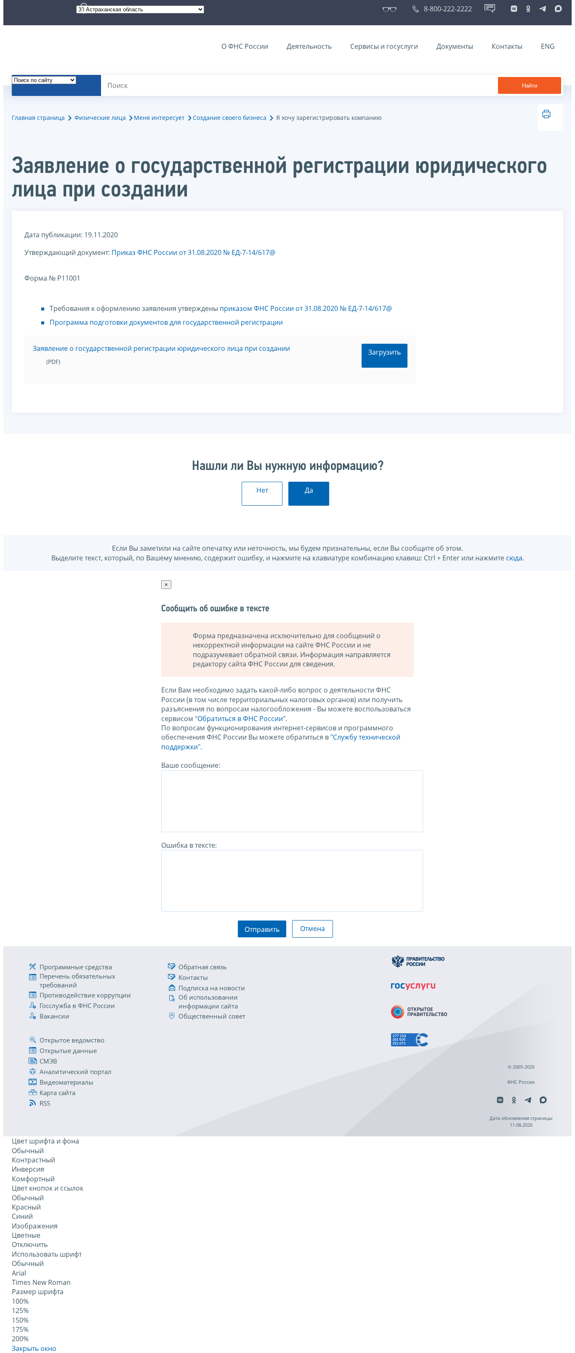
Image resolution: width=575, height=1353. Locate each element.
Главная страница (38, 118)
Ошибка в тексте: (189, 845)
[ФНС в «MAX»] (557, 9)
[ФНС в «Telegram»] (542, 9)
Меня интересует (159, 118)
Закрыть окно (34, 1348)
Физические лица (100, 118)
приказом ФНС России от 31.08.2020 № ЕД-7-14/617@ (306, 308)
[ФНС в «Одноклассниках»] (528, 9)
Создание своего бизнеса (229, 118)
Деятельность (309, 46)
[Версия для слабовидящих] (391, 8)
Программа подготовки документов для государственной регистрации (166, 322)
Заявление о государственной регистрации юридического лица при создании (161, 348)
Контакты (507, 46)
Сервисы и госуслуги (384, 46)
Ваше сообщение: (190, 765)
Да (309, 490)
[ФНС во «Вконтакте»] (514, 9)
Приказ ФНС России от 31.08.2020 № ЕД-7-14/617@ (193, 252)
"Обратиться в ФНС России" (240, 718)
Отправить (262, 929)
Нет (262, 490)
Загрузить (384, 352)
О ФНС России (244, 46)
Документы (455, 46)
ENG (548, 46)
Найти (529, 85)
